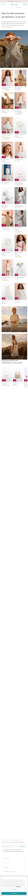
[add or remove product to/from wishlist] (12, 87)
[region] (14, 886)
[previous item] (2, 1)
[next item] (26, 1)
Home (8, 7)
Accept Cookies (14, 893)
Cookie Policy (18, 886)
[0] (26, 4)
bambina (12, 7)
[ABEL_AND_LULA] (14, 4)
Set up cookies (14, 889)
